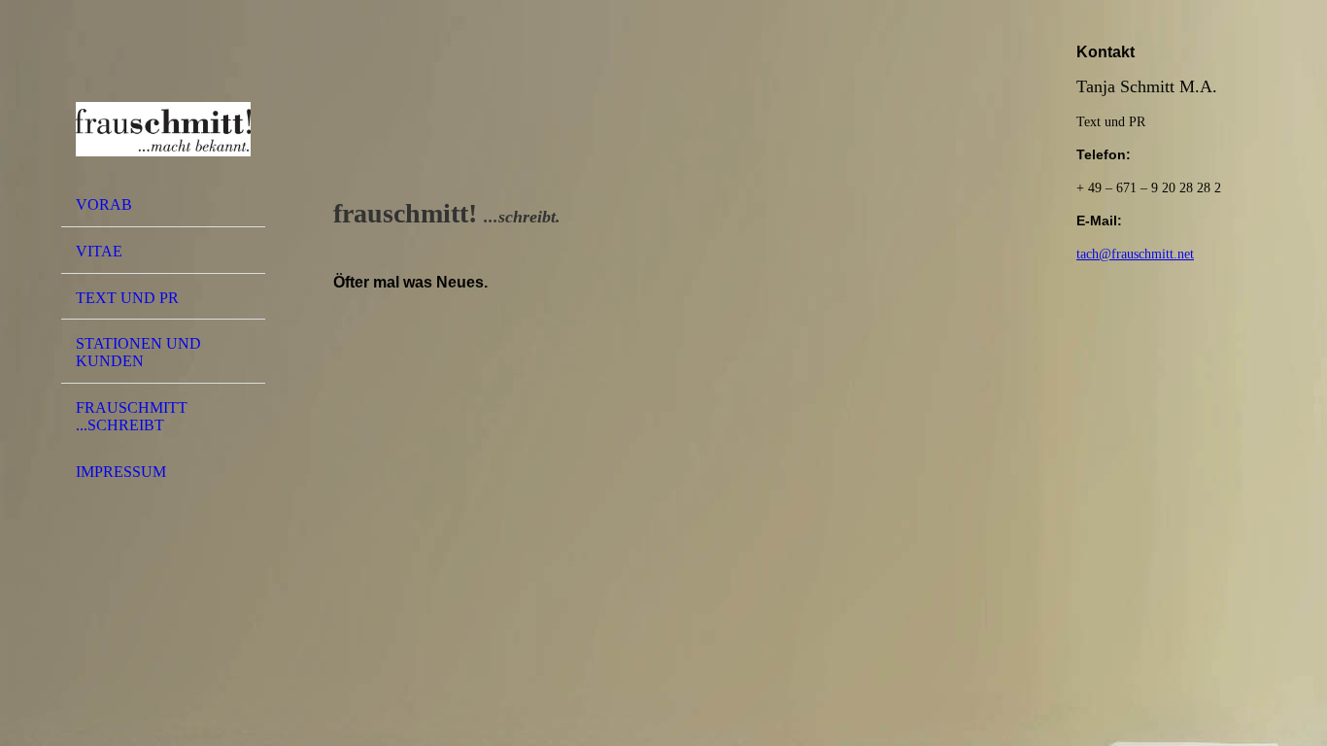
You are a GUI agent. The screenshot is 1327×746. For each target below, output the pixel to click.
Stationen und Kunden (138, 352)
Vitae (99, 251)
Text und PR (127, 297)
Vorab (104, 204)
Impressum (121, 471)
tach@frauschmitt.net (1135, 254)
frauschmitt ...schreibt (131, 416)
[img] (163, 100)
